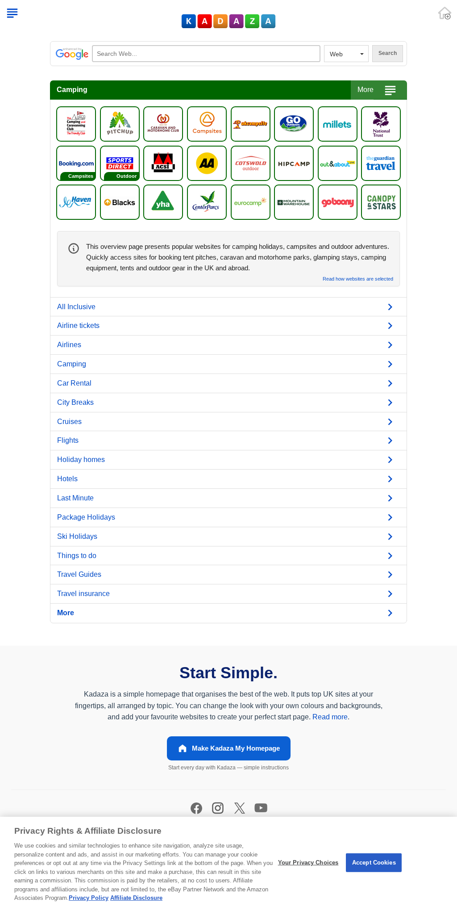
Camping (71, 364)
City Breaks (75, 402)
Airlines (69, 345)
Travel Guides (79, 574)
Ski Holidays (77, 536)
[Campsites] (76, 162)
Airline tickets (78, 325)
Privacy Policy (88, 897)
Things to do (76, 555)
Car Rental (74, 383)
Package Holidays (86, 517)
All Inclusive (76, 307)
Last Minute (75, 498)
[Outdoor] (120, 162)
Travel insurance (83, 593)
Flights (68, 440)
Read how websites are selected (358, 279)
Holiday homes (81, 459)
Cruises (69, 421)
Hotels (67, 479)
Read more (330, 717)
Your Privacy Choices (308, 862)
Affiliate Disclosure (136, 897)
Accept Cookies (374, 862)
